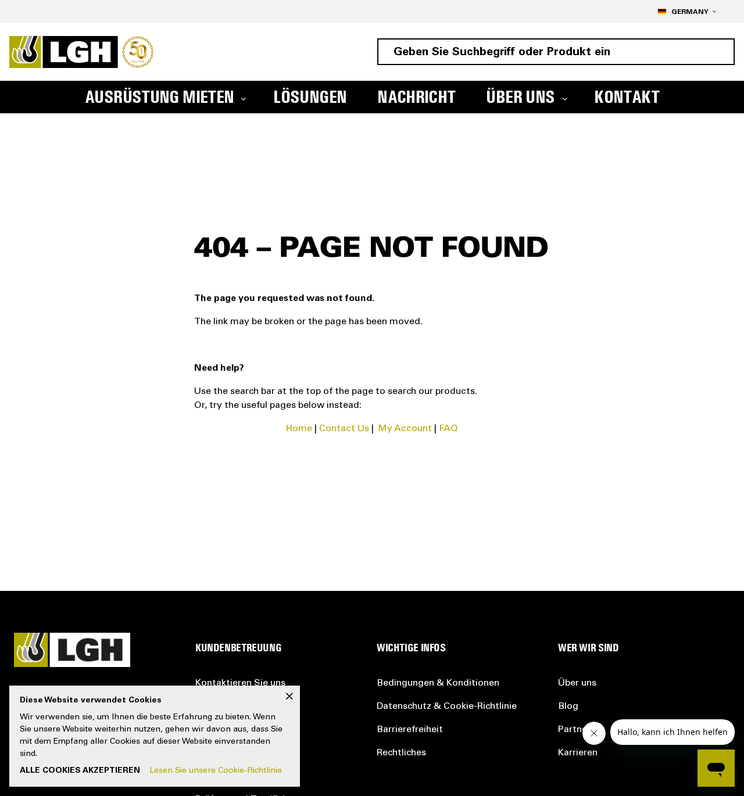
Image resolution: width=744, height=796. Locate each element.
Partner (574, 729)
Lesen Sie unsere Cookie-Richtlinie (215, 771)
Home (299, 428)
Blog (568, 706)
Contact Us (344, 428)
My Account (405, 428)
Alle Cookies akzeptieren (80, 771)
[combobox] (556, 51)
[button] (686, 11)
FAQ (448, 428)
